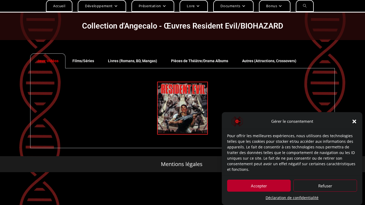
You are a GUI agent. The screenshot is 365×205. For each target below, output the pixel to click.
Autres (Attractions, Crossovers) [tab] (269, 61)
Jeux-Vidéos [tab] (48, 61)
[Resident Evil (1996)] (182, 108)
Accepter (259, 185)
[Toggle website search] (304, 6)
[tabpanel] (182, 108)
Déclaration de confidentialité (292, 197)
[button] (354, 121)
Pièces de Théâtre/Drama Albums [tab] (199, 61)
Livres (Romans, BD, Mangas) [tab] (132, 61)
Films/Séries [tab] (83, 61)
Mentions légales (182, 164)
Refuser (325, 185)
